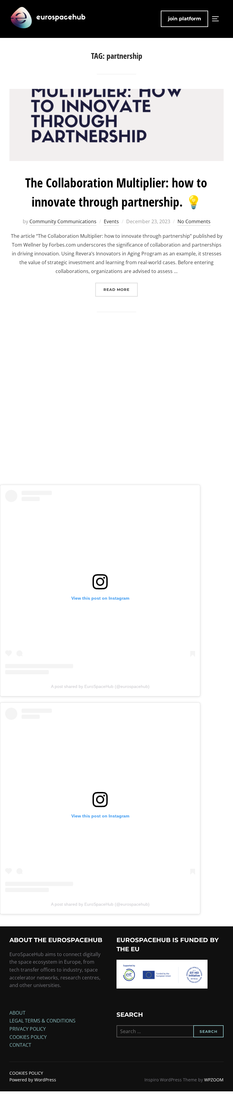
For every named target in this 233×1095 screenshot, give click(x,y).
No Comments (194, 221)
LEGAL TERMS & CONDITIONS (42, 1020)
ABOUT (17, 1012)
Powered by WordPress (32, 1080)
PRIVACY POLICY (27, 1029)
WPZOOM (214, 1080)
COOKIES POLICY (28, 1037)
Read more (120, 289)
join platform (184, 19)
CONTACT (20, 1045)
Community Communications (62, 221)
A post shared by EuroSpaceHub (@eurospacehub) (100, 686)
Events (111, 221)
